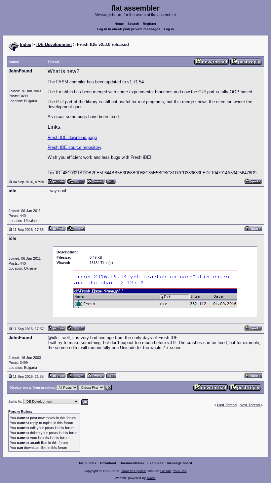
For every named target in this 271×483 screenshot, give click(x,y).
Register (149, 23)
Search (133, 23)
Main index (88, 463)
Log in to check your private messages (128, 29)
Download (108, 463)
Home (119, 23)
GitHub (165, 471)
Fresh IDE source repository (74, 147)
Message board (179, 463)
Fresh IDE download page (72, 137)
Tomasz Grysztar (133, 471)
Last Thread (227, 405)
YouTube (180, 471)
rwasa (151, 478)
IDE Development (54, 44)
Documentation (132, 463)
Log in (169, 29)
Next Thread (250, 405)
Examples (155, 463)
